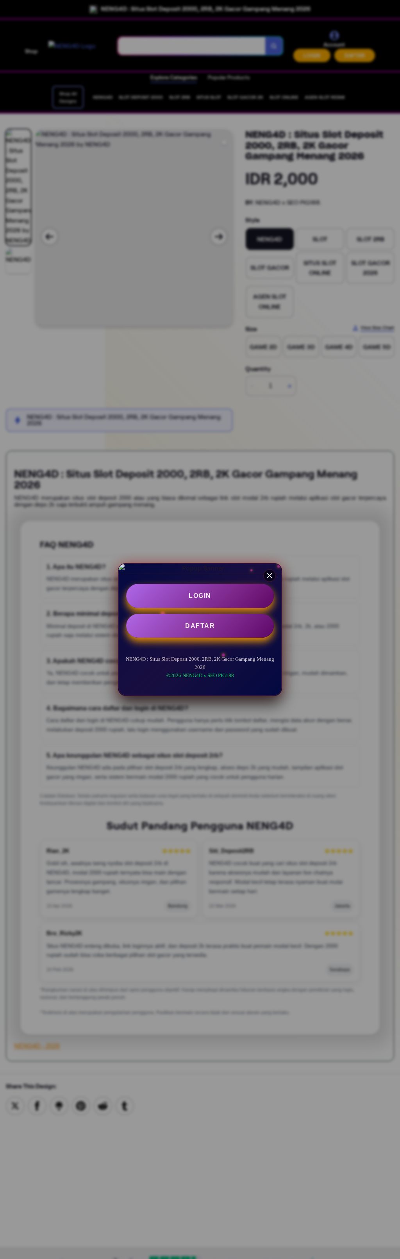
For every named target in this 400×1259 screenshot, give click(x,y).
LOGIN (200, 595)
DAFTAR (200, 625)
